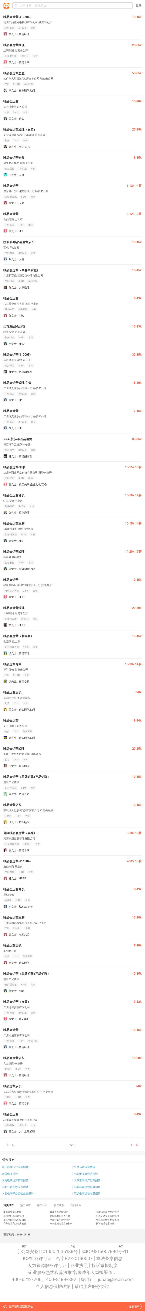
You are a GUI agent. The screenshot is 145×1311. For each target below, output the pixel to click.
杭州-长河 (9, 27)
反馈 (72, 1246)
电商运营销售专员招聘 (107, 1219)
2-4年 (16, 112)
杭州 (7, 675)
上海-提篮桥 (11, 618)
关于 (121, 1246)
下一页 (134, 1145)
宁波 (7, 140)
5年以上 (23, 27)
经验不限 (23, 309)
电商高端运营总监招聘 (87, 1187)
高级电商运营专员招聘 (87, 1193)
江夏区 (8, 815)
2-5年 (18, 900)
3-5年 (16, 140)
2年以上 (23, 421)
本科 (33, 27)
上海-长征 (9, 562)
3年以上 (23, 252)
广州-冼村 (9, 281)
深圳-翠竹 (9, 365)
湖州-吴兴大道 (12, 590)
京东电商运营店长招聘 (61, 1223)
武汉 (7, 703)
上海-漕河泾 (11, 534)
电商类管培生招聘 (12, 1212)
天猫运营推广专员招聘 (107, 1212)
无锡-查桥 (9, 506)
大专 (35, 55)
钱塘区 (8, 900)
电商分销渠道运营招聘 (107, 1215)
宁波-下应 (9, 337)
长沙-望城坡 (11, 787)
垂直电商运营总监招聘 (14, 1219)
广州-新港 (9, 224)
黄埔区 (8, 1068)
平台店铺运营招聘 (84, 1167)
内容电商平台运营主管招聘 (18, 1193)
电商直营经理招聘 (59, 1212)
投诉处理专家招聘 (105, 1223)
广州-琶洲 (9, 252)
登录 (139, 5)
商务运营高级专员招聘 (14, 1223)
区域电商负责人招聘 (60, 1215)
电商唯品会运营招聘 (86, 1173)
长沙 (7, 112)
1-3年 (23, 196)
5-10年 (16, 84)
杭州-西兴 (9, 1125)
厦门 (7, 759)
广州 (7, 84)
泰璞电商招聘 (10, 1173)
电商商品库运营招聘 (60, 1219)
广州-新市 (9, 421)
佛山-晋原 (9, 168)
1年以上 (23, 168)
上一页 (10, 1145)
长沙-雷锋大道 (12, 843)
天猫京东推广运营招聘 (87, 1180)
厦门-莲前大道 (12, 646)
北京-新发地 (11, 196)
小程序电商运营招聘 (13, 1215)
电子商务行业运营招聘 (15, 1167)
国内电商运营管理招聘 (15, 1180)
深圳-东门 (9, 309)
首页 (24, 1246)
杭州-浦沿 (9, 478)
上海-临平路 (11, 55)
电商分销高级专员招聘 (15, 1187)
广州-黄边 (9, 393)
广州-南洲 (9, 1012)
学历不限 (28, 84)
